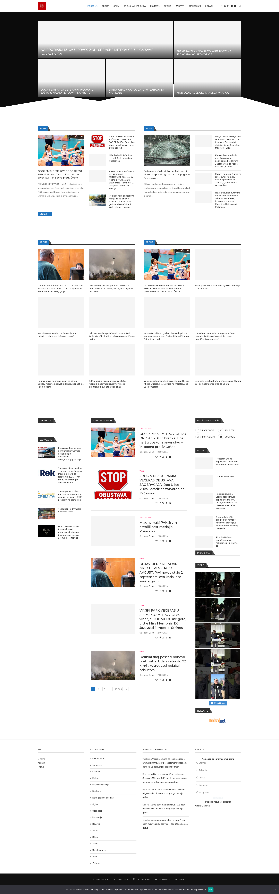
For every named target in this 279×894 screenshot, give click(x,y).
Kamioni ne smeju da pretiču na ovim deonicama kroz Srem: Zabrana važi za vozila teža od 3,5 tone (226, 161)
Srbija (105, 6)
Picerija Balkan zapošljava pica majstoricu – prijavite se (227, 541)
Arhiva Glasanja (202, 805)
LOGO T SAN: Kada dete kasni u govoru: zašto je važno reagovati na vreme (67, 91)
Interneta (203, 785)
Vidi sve (44, 214)
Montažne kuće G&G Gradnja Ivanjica (203, 92)
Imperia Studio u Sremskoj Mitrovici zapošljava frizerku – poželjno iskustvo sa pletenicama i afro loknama (226, 501)
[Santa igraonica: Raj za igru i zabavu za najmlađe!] (139, 78)
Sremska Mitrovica (135, 6)
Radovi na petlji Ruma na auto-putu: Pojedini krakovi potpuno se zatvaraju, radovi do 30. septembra (228, 180)
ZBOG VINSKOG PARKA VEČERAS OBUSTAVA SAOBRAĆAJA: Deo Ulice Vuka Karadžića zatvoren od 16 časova (122, 142)
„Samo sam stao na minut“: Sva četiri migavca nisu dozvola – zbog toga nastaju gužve (164, 793)
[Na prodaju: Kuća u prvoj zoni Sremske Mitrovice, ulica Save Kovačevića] (105, 39)
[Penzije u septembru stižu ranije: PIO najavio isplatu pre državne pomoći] (61, 312)
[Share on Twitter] (163, 456)
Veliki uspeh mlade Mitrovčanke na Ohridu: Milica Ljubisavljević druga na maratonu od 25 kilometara (166, 384)
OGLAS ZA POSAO (225, 476)
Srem (116, 6)
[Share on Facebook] (160, 457)
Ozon (155, 178)
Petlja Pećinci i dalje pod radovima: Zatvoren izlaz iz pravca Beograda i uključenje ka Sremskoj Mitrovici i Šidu (228, 142)
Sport (167, 6)
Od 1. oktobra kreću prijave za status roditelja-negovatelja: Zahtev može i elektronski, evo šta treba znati (108, 384)
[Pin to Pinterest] (166, 457)
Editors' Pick (98, 758)
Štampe (202, 763)
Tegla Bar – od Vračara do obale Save (69, 510)
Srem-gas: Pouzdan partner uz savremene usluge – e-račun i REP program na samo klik (70, 495)
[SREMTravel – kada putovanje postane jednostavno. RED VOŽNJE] (207, 39)
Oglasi (209, 6)
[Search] (239, 6)
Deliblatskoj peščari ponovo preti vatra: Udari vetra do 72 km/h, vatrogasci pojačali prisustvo (111, 288)
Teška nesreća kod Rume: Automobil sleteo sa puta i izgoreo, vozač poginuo (167, 173)
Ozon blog (97, 811)
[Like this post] (156, 457)
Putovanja (97, 817)
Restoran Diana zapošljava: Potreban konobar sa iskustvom (227, 461)
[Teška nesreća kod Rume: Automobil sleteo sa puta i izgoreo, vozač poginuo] (167, 150)
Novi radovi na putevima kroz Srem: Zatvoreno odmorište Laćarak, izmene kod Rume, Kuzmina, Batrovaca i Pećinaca (227, 199)
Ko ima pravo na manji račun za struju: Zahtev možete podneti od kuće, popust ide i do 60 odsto (61, 384)
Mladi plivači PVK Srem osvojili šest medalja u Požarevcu (121, 158)
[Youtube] (232, 6)
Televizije (203, 770)
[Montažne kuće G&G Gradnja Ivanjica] (207, 78)
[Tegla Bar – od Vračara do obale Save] (46, 513)
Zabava (180, 6)
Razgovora (204, 792)
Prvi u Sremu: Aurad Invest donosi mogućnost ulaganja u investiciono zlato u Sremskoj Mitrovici (69, 532)
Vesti (94, 856)
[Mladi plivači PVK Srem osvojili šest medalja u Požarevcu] (97, 160)
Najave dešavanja (100, 784)
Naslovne (96, 791)
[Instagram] (228, 6)
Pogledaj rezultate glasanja (218, 802)
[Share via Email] (170, 457)
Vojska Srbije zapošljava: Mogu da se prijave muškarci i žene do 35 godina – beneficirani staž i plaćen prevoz (121, 201)
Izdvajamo (97, 765)
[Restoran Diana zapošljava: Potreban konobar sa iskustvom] (204, 463)
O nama (41, 759)
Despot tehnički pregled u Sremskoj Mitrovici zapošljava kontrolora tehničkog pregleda (227, 523)
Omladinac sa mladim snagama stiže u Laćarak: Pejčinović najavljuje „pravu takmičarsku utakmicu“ (215, 336)
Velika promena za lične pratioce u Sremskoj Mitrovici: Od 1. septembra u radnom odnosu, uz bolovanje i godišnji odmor (165, 763)
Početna (92, 6)
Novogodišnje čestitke (103, 797)
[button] (43, 58)
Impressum (194, 6)
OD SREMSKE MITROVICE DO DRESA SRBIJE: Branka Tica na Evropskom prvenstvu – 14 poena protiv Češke (60, 174)
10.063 (118, 689)
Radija (202, 777)
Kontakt (41, 763)
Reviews (96, 824)
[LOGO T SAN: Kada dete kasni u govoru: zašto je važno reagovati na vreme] (71, 78)
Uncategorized (99, 850)
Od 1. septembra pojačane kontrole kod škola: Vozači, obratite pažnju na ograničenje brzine (112, 336)
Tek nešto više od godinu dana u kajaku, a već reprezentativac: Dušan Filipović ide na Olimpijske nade (166, 336)
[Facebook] (221, 6)
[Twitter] (225, 6)
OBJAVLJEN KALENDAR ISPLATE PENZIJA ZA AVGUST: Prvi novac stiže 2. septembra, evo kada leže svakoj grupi (60, 288)
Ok (210, 889)
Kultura (155, 6)
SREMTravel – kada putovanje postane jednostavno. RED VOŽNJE (204, 53)
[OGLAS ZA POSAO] (204, 481)
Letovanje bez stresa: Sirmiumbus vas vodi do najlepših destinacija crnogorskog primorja (69, 454)
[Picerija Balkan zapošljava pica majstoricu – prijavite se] (204, 542)
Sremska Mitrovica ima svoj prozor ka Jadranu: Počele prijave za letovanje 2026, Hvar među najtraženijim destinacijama (70, 475)
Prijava (41, 766)
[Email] (235, 6)
